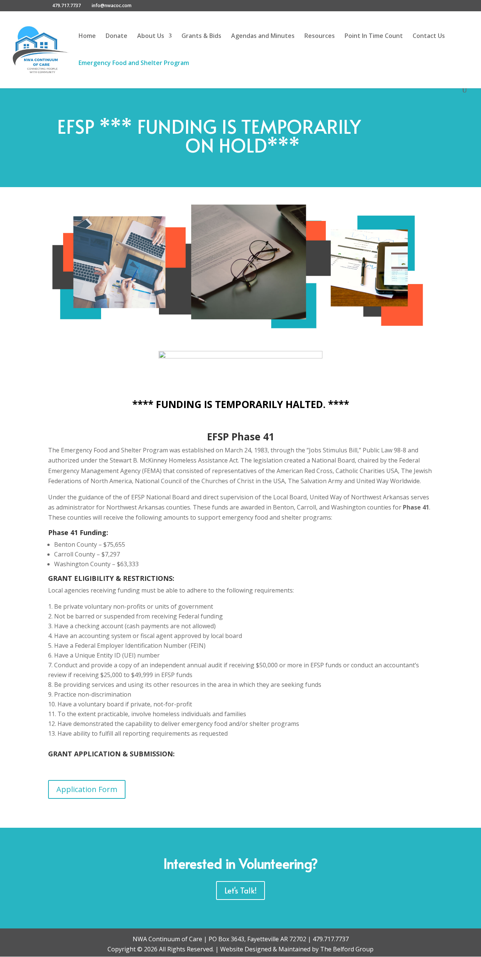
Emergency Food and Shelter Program (134, 63)
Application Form (86, 789)
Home (87, 36)
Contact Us (429, 36)
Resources (319, 36)
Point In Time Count (374, 36)
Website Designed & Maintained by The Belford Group (297, 949)
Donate (116, 36)
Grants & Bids (201, 36)
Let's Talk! (240, 890)
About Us (150, 36)
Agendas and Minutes (263, 36)
